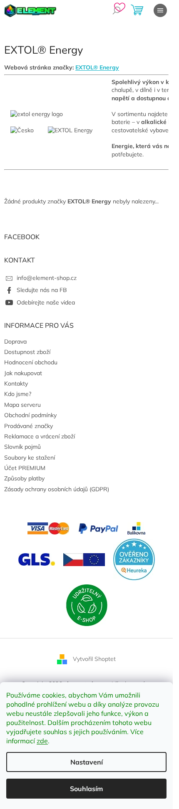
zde (42, 741)
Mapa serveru (22, 404)
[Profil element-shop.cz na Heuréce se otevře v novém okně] (134, 559)
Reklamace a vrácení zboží (39, 436)
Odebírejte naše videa (46, 302)
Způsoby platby (24, 478)
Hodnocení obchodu (30, 362)
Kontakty (16, 383)
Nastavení (86, 762)
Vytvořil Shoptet (94, 659)
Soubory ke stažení (29, 457)
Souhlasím (86, 788)
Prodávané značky (28, 426)
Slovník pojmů (22, 446)
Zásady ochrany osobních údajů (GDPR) (56, 489)
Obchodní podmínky (30, 415)
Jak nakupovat (23, 373)
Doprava (15, 341)
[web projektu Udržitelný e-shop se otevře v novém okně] (86, 605)
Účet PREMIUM (24, 468)
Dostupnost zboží (27, 352)
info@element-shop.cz (47, 278)
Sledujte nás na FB (42, 290)
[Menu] (160, 10)
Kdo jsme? (17, 394)
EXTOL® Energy (97, 67)
